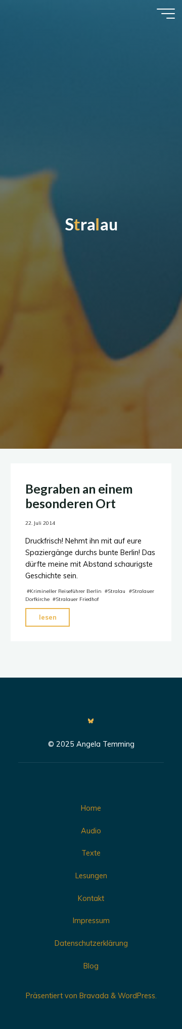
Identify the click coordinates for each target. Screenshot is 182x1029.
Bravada (93, 995)
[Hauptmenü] (166, 14)
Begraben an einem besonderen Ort (78, 496)
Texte (91, 853)
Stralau (116, 591)
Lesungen (91, 875)
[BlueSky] (91, 721)
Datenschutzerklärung (91, 943)
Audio (91, 830)
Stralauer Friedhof (77, 599)
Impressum (91, 920)
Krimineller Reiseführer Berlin (66, 591)
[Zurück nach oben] (142, 990)
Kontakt (91, 898)
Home (91, 808)
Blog (91, 966)
